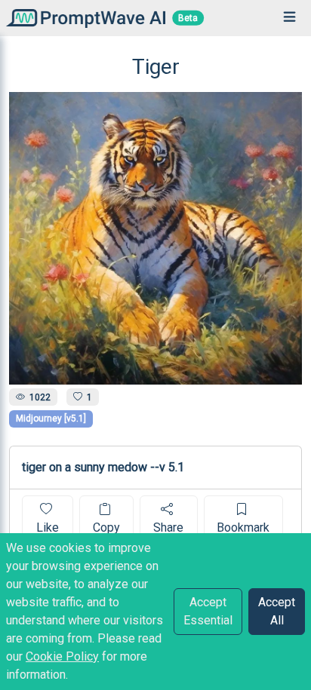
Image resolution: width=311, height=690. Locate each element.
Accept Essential (207, 611)
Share (168, 527)
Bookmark (243, 527)
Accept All (276, 611)
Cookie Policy (62, 656)
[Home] (82, 17)
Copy (106, 527)
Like (47, 527)
